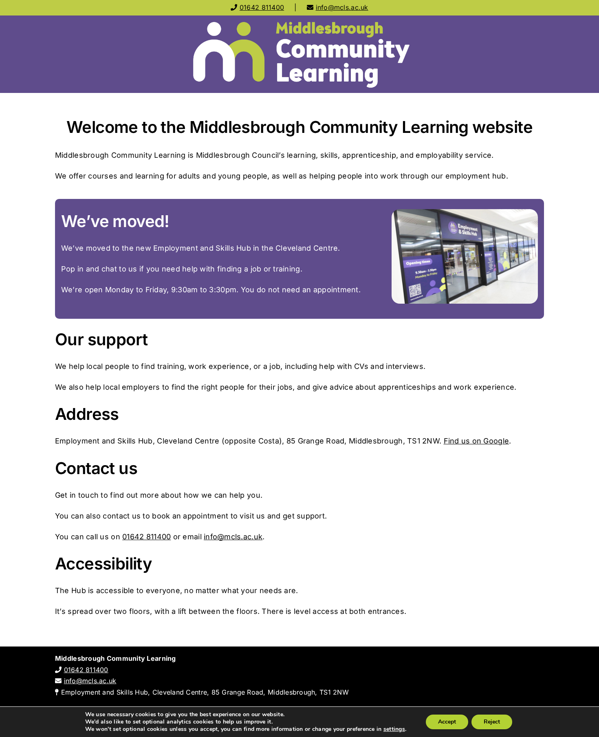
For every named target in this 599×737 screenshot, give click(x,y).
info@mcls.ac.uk (342, 7)
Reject (492, 722)
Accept (447, 722)
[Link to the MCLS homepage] (299, 54)
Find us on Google (476, 441)
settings (394, 729)
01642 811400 (262, 7)
